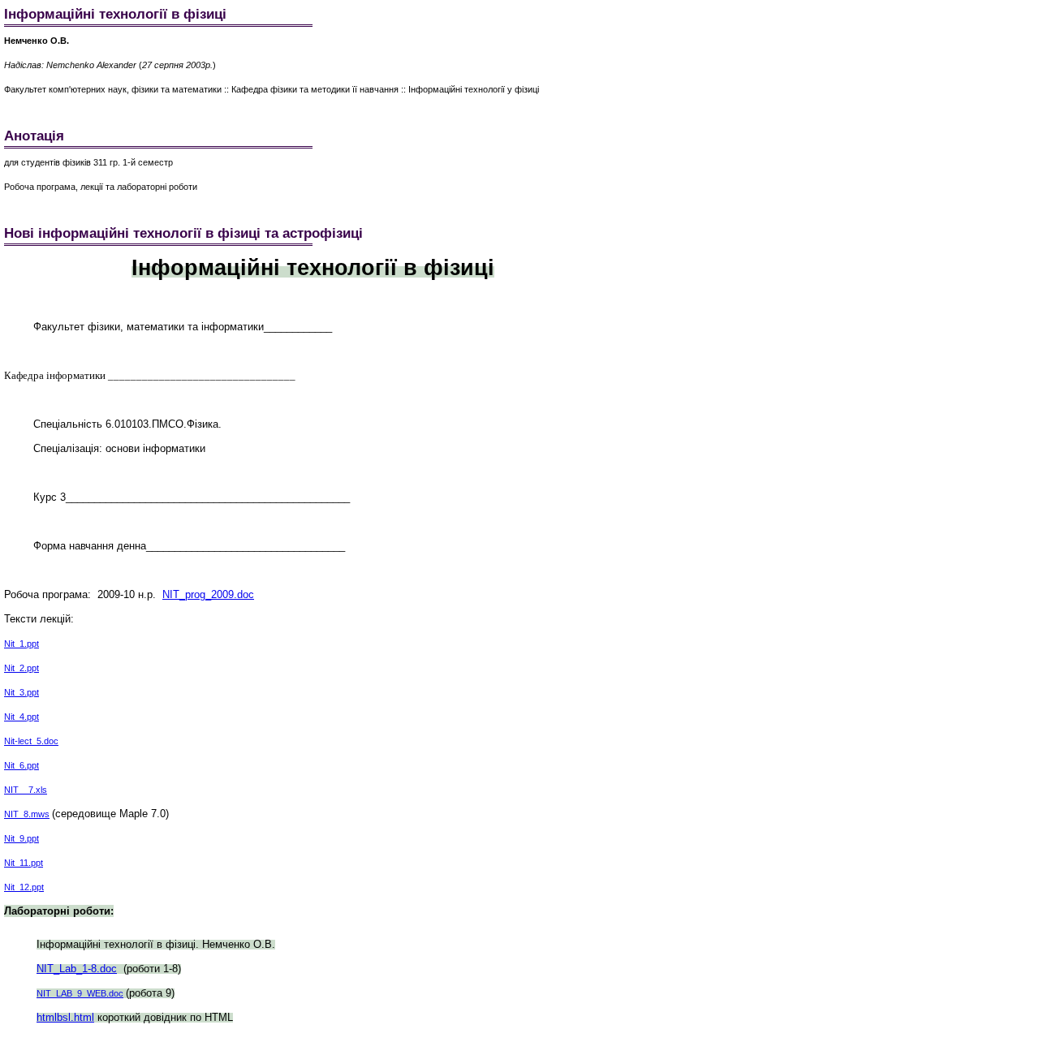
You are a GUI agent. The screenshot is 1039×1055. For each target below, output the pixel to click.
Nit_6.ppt (21, 765)
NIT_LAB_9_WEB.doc (80, 993)
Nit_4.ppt (21, 716)
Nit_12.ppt (24, 887)
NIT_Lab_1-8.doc (77, 968)
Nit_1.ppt (21, 643)
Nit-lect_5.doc (31, 741)
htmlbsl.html (65, 1017)
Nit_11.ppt (23, 863)
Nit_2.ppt (21, 668)
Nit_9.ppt (21, 838)
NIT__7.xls (25, 789)
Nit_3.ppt (21, 692)
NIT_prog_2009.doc (208, 594)
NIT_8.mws (27, 814)
